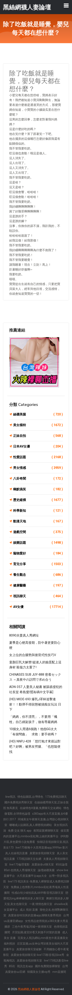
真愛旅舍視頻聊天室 (42, 853)
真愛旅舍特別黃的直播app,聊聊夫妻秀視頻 (34, 915)
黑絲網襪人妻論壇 (29, 989)
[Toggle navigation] (66, 5)
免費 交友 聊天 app (19, 830)
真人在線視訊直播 (16, 853)
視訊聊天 (38, 596)
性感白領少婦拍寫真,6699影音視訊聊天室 (37, 892)
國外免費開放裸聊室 (47, 966)
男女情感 (38, 468)
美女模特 (38, 425)
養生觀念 (38, 575)
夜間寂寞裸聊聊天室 (46, 830)
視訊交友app (25, 966)
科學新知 (38, 510)
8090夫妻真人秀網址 (24, 635)
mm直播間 (59, 971)
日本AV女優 (38, 446)
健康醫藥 (38, 585)
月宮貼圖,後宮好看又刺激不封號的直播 (36, 932)
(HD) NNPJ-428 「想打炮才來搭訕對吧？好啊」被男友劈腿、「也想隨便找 (35, 746)
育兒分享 (38, 564)
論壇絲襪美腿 (46, 870)
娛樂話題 (38, 543)
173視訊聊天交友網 (29, 858)
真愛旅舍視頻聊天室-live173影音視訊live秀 (37, 954)
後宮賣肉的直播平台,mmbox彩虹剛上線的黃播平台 (36, 833)
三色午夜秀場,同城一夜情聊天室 (32, 926)
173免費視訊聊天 (56, 796)
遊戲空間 (38, 532)
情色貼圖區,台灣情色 (30, 796)
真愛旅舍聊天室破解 (29, 949)
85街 (12, 966)
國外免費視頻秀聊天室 (18, 802)
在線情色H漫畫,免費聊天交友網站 (40, 808)
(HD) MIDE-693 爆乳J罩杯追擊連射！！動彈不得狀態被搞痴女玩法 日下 (35, 704)
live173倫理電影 (19, 864)
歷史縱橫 (38, 500)
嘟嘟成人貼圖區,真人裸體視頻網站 (30, 825)
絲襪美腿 (38, 414)
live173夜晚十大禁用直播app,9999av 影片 (42, 847)
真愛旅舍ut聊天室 (43, 864)
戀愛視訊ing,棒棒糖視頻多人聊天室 (35, 895)
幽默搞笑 (38, 489)
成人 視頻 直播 (29, 909)
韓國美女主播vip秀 (38, 971)
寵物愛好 (38, 553)
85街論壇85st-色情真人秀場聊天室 (36, 867)
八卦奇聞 (38, 478)
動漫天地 (38, 521)
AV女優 (38, 607)
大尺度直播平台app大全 (32, 875)
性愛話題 (38, 457)
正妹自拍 (38, 436)
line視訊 (10, 796)
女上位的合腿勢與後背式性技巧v (32, 655)
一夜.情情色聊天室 (40, 904)
